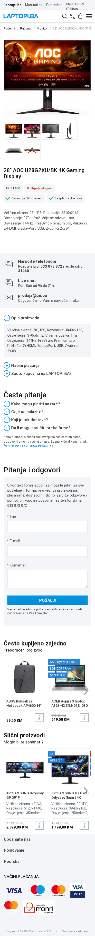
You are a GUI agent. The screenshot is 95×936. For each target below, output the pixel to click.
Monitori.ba (34, 5)
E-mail (13, 541)
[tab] (47, 318)
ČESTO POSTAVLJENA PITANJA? (28, 446)
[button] (85, 691)
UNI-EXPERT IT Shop (75, 6)
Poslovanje (14, 850)
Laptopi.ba (12, 5)
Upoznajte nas (17, 839)
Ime (11, 516)
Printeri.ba (54, 5)
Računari (26, 28)
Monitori (42, 28)
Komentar (16, 565)
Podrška (11, 861)
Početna (9, 28)
